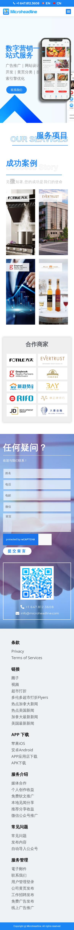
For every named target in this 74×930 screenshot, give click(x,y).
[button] (68, 11)
